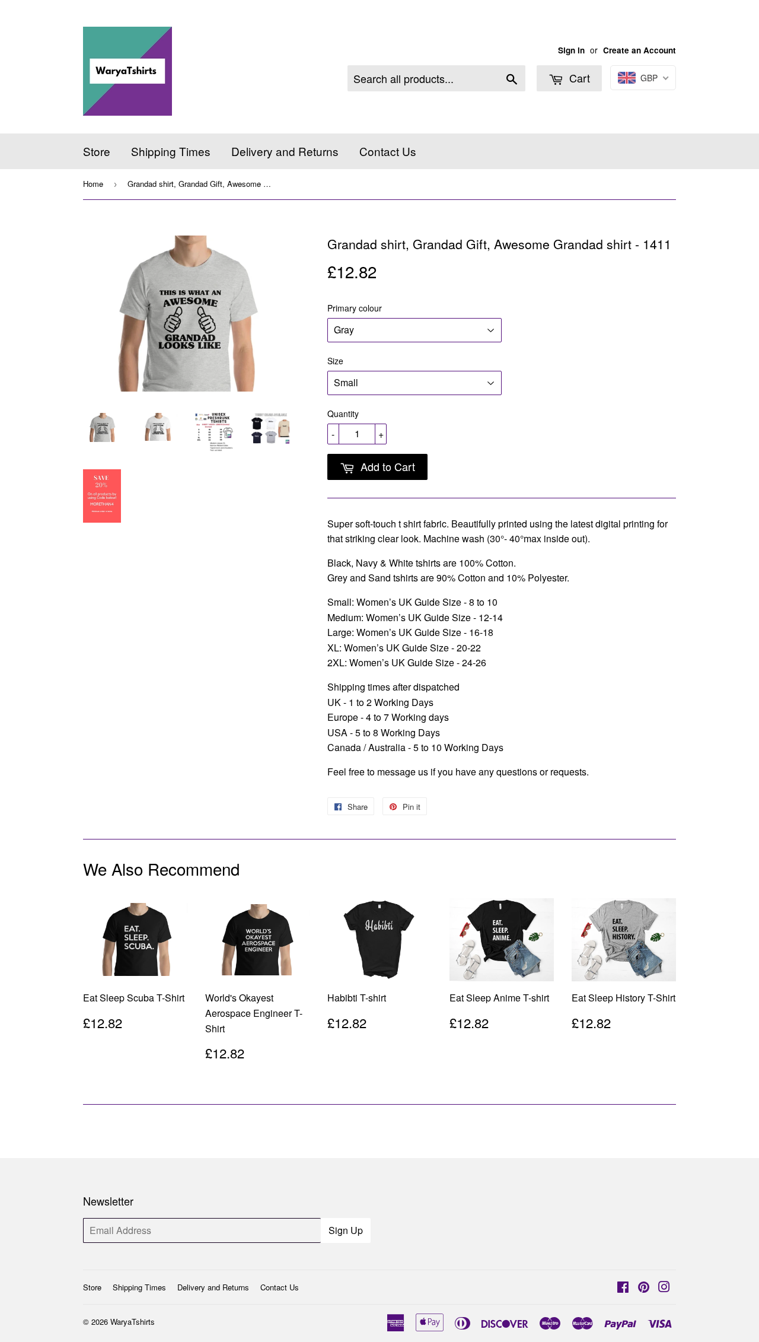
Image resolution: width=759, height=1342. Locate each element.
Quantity (343, 413)
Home (93, 183)
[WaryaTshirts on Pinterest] (643, 1288)
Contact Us (387, 151)
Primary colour (354, 308)
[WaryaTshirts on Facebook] (623, 1288)
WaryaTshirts (132, 1321)
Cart (578, 77)
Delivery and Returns (285, 151)
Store (96, 151)
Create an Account (639, 50)
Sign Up (346, 1230)
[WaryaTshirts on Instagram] (664, 1288)
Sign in (571, 50)
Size (335, 361)
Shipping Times (171, 151)
